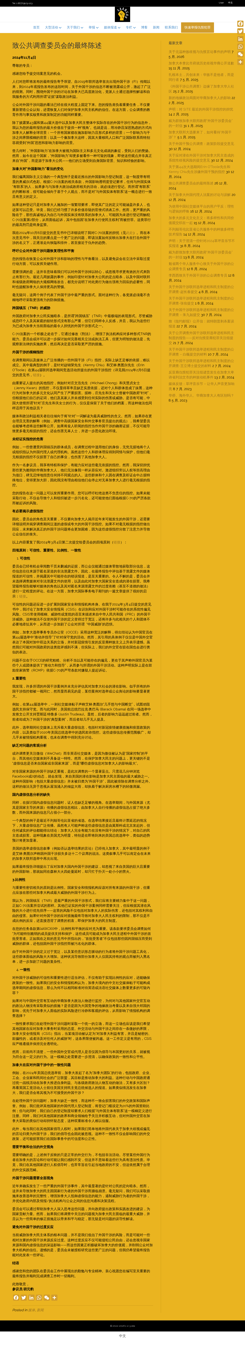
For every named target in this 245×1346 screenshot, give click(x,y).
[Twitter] (240, 31)
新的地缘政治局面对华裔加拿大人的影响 (200, 98)
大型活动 (51, 27)
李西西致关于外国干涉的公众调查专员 (198, 275)
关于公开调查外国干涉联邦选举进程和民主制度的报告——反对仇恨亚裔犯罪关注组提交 (201, 338)
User (221, 2)
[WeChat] (240, 54)
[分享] (240, 62)
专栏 (129, 27)
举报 (92, 27)
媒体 (31, 1310)
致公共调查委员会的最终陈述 (191, 183)
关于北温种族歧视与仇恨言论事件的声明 (200, 52)
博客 (144, 27)
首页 (36, 27)
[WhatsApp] (240, 46)
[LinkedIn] (240, 39)
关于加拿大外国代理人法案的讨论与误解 (200, 195)
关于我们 (73, 27)
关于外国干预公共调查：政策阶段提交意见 (201, 144)
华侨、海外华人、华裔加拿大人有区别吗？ (201, 395)
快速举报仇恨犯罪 (198, 27)
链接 (36, 375)
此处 (129, 233)
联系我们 (171, 27)
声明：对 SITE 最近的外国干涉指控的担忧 (201, 109)
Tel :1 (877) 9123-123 (22, 3)
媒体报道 (110, 27)
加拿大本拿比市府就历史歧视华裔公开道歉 (201, 63)
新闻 (156, 27)
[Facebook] (240, 24)
